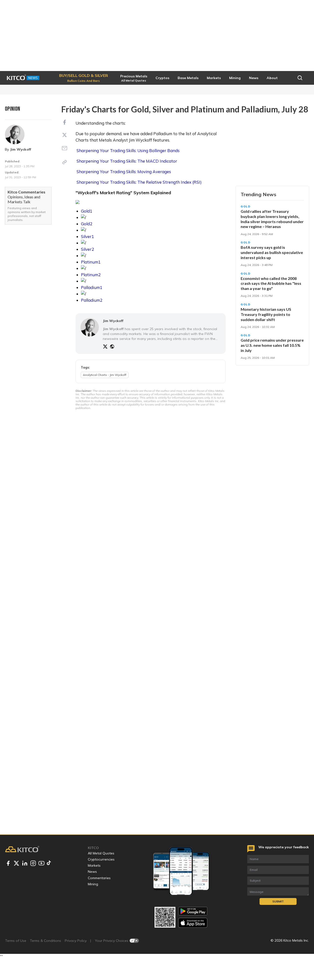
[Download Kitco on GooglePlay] (192, 911)
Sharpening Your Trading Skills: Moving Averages (124, 171)
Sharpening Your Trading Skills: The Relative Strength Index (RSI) (139, 182)
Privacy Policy (76, 940)
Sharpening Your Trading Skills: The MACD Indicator (127, 161)
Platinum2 (91, 274)
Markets (94, 865)
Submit (278, 901)
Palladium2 (91, 300)
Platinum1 (91, 261)
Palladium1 (91, 287)
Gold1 (86, 211)
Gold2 (86, 223)
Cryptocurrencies (101, 859)
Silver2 (87, 249)
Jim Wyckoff (20, 149)
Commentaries (99, 878)
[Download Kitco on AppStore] (192, 922)
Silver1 (87, 236)
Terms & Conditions (45, 940)
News (92, 871)
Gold (246, 206)
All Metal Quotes (101, 853)
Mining (93, 884)
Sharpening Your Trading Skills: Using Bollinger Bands (128, 150)
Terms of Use (15, 940)
